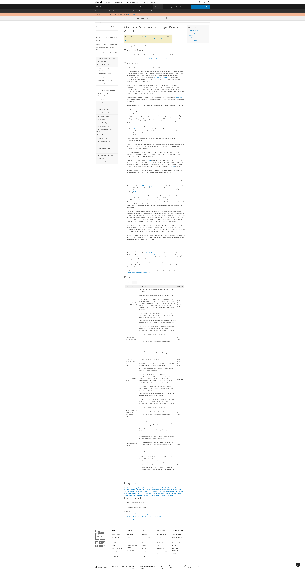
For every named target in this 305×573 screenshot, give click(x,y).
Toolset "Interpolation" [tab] (103, 116)
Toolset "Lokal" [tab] (101, 119)
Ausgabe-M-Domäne (151, 493)
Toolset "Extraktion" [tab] (102, 102)
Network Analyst (165, 264)
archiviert (146, 37)
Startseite (98, 11)
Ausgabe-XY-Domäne (164, 493)
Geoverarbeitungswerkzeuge (113, 22)
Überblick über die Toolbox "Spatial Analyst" (105, 27)
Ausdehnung (138, 489)
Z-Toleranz (170, 495)
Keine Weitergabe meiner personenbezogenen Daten (189, 566)
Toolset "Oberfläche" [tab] (103, 158)
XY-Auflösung (147, 495)
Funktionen (148, 7)
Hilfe (114, 11)
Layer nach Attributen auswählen (158, 255)
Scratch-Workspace (129, 495)
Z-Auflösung (162, 495)
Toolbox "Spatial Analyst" (129, 22)
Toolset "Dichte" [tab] (101, 61)
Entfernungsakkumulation (104, 73)
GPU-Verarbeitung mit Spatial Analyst (105, 40)
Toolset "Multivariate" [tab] (103, 135)
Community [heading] (130, 530)
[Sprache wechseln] (204, 2)
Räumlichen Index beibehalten (133, 491)
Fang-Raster (139, 495)
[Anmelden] (208, 2)
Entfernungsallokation (103, 77)
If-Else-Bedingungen (147, 186)
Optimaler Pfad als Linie (104, 83)
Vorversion (102, 99)
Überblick (139, 7)
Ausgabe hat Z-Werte (138, 493)
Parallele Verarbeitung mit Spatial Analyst (106, 44)
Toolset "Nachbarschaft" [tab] (104, 138)
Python (134, 11)
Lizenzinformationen (193, 40)
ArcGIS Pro (98, 6)
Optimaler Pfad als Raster (104, 87)
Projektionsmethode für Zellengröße (150, 488)
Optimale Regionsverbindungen (106, 90)
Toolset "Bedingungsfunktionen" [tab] (106, 58)
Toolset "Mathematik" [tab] (103, 126)
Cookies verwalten (171, 566)
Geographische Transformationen (152, 489)
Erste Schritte (107, 11)
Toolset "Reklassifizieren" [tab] (104, 148)
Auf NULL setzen (137, 192)
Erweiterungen (169, 7)
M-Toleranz (178, 489)
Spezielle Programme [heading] (177, 530)
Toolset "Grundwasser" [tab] (103, 109)
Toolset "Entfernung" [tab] (103, 65)
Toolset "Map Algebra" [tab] (103, 123)
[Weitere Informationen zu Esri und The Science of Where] (100, 535)
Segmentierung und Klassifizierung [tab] (107, 151)
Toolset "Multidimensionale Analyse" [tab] (104, 130)
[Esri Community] (96, 546)
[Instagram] (100, 546)
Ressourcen (158, 7)
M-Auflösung (170, 489)
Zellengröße (179, 97)
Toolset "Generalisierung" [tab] (104, 106)
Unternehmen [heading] (161, 530)
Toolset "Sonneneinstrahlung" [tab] (105, 155)
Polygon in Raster (137, 128)
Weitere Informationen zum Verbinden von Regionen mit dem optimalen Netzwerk (148, 59)
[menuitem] (118, 534)
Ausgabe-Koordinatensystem (170, 491)
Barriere (173, 166)
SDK (139, 11)
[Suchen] (199, 2)
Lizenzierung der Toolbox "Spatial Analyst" (105, 48)
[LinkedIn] (103, 542)
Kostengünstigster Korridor (105, 80)
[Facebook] (96, 542)
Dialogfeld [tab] (128, 282)
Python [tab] (134, 282)
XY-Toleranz (155, 495)
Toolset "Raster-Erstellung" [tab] (104, 145)
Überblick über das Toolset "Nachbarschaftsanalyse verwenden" (144, 516)
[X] (100, 542)
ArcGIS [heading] (113, 530)
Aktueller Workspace (168, 488)
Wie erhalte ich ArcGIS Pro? (200, 7)
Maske (149, 160)
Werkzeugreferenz (124, 11)
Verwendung (191, 33)
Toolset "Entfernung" (142, 22)
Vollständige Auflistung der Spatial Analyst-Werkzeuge (105, 33)
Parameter (191, 35)
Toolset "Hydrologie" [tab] (103, 113)
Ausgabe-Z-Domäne (176, 493)
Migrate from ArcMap (149, 11)
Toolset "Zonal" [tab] (101, 162)
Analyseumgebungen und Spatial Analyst (106, 37)
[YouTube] (103, 546)
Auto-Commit (128, 488)
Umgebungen (192, 37)
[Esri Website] (98, 2)
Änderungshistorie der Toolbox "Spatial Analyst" (106, 53)
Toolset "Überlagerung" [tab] (103, 141)
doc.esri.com (132, 14)
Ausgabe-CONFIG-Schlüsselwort (151, 491)
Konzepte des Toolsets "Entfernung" (104, 95)
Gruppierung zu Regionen (161, 77)
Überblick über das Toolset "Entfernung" (105, 69)
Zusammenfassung (193, 30)
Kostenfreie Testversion (183, 7)
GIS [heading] (143, 530)
